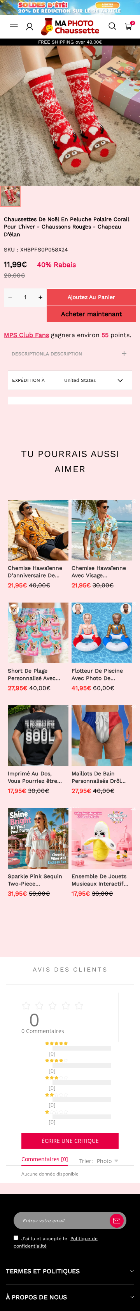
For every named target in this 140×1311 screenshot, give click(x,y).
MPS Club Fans (26, 335)
